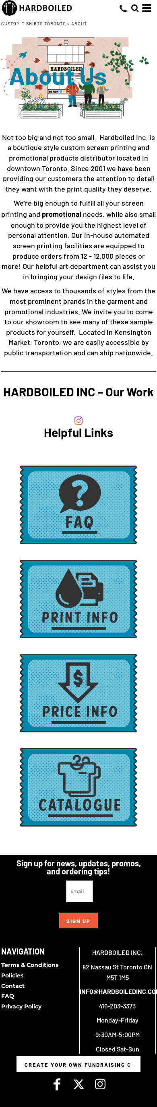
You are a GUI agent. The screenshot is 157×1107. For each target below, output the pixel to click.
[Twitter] (78, 1084)
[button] (135, 8)
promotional (62, 214)
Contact (13, 985)
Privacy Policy (21, 1006)
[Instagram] (100, 1084)
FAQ (7, 996)
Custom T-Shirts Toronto (33, 23)
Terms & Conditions (29, 965)
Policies (12, 975)
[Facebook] (57, 1084)
